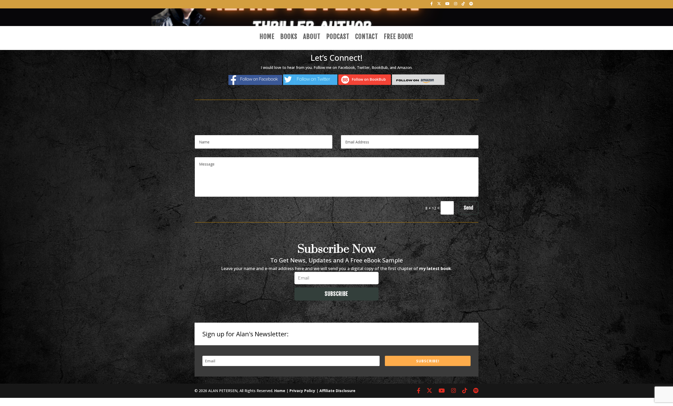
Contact (366, 37)
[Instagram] (455, 5)
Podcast (337, 37)
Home (266, 37)
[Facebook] (431, 5)
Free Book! (399, 37)
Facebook (346, 67)
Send (468, 208)
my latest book (435, 268)
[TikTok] (463, 5)
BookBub (380, 67)
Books (288, 37)
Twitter (363, 67)
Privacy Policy (302, 390)
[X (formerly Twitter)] (439, 5)
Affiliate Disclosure (337, 390)
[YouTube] (447, 5)
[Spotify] (471, 5)
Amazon (404, 67)
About (311, 37)
